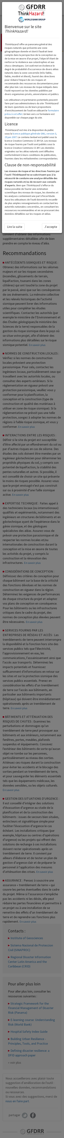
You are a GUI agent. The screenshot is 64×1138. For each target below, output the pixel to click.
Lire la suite (14, 227)
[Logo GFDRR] (32, 7)
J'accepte (50, 227)
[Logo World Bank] (32, 19)
